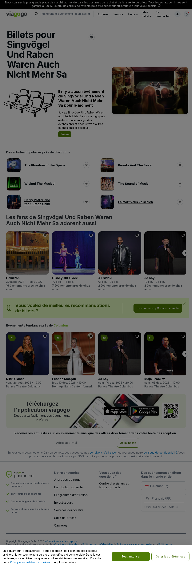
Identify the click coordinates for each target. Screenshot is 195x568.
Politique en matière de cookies (30, 562)
